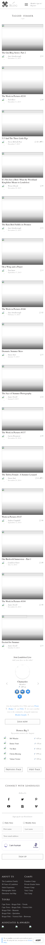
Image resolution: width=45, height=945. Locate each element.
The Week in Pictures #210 (14, 96)
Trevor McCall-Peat (15, 142)
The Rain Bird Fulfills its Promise (16, 224)
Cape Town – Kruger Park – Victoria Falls (17, 907)
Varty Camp (28, 890)
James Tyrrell (12, 397)
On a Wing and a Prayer (12, 266)
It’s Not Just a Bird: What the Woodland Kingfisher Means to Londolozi (19, 181)
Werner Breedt (13, 186)
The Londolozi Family (10, 881)
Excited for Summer (10, 642)
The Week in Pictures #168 (14, 309)
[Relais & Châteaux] (36, 927)
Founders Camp (30, 881)
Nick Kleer (11, 99)
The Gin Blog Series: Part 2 (14, 52)
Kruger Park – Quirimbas (11, 913)
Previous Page (13, 770)
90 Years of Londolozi (10, 884)
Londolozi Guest (13, 562)
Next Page (34, 770)
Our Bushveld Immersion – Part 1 (16, 559)
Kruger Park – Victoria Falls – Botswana (16, 916)
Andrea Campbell (14, 520)
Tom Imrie (11, 270)
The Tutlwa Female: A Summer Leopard (19, 474)
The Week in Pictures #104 (14, 601)
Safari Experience (8, 887)
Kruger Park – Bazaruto (10, 910)
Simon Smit (12, 354)
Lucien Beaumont (14, 436)
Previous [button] (7, 684)
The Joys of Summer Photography (17, 393)
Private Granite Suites (32, 884)
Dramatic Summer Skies (12, 351)
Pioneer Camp (29, 887)
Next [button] (38, 684)
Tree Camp (28, 893)
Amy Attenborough (14, 56)
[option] (9, 927)
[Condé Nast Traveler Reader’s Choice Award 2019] (9, 927)
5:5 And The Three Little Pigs (15, 138)
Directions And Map (9, 893)
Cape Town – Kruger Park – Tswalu (14, 904)
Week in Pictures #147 (12, 516)
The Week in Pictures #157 (14, 432)
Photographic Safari (9, 890)
